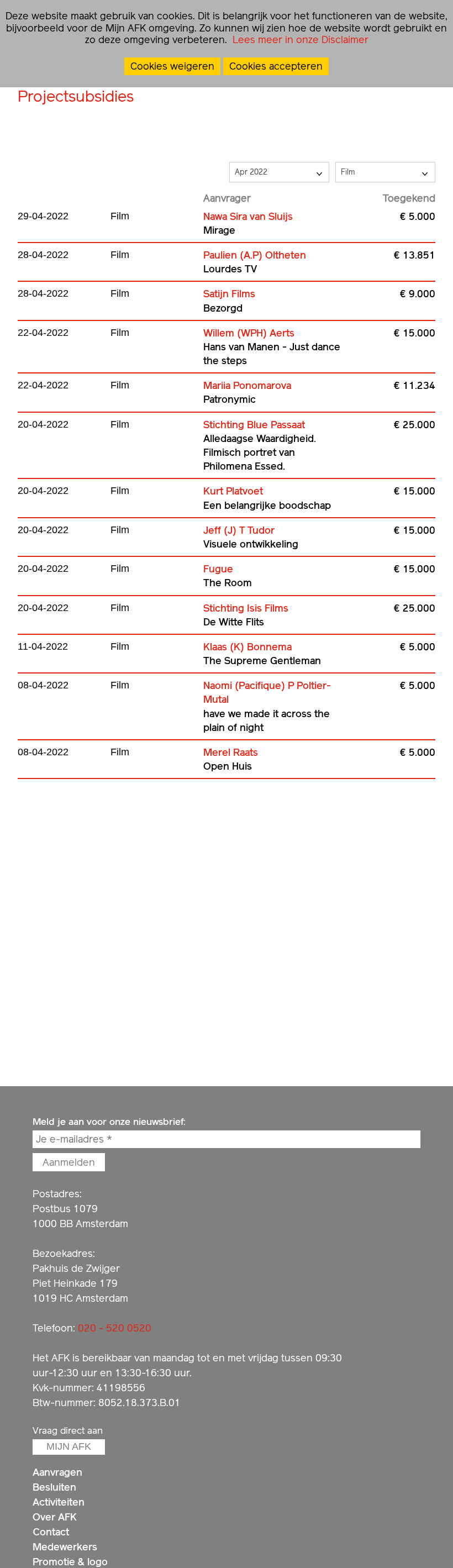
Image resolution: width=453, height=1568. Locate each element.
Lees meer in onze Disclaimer (299, 39)
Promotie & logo (70, 1561)
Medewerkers (65, 1547)
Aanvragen (57, 1472)
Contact (51, 1532)
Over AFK (55, 1517)
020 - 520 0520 (114, 1328)
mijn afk (68, 1446)
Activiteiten (59, 1502)
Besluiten (54, 1487)
